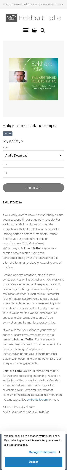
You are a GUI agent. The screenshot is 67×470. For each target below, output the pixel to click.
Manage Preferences (42, 452)
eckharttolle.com (37, 399)
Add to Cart (33, 187)
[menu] (26, 30)
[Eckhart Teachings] (33, 20)
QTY (5, 164)
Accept (33, 461)
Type (5, 147)
